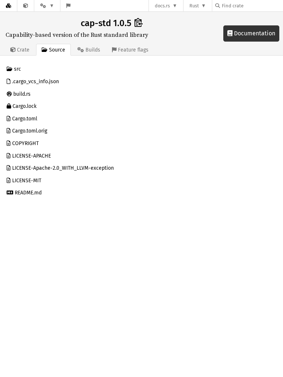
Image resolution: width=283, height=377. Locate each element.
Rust (194, 5)
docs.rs (162, 5)
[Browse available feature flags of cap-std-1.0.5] (68, 5)
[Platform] (47, 5)
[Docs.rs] (8, 5)
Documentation (254, 33)
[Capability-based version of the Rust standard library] (25, 5)
